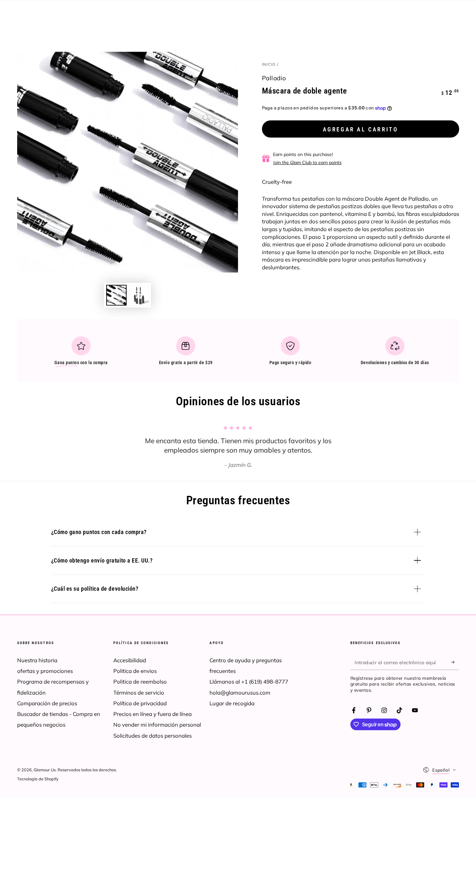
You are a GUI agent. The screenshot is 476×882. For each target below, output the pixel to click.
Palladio (274, 78)
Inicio (269, 64)
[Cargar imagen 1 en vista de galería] (116, 295)
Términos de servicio (138, 692)
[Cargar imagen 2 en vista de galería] (139, 295)
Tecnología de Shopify (38, 778)
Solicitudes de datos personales (152, 735)
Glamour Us (45, 769)
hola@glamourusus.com (240, 692)
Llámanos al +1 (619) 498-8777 (249, 681)
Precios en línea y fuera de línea (152, 713)
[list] (238, 353)
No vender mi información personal (157, 724)
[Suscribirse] (455, 662)
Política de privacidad (140, 703)
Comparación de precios (47, 703)
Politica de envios (135, 670)
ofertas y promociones (45, 670)
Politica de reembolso (140, 681)
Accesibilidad (129, 660)
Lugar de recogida (232, 703)
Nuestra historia (37, 660)
